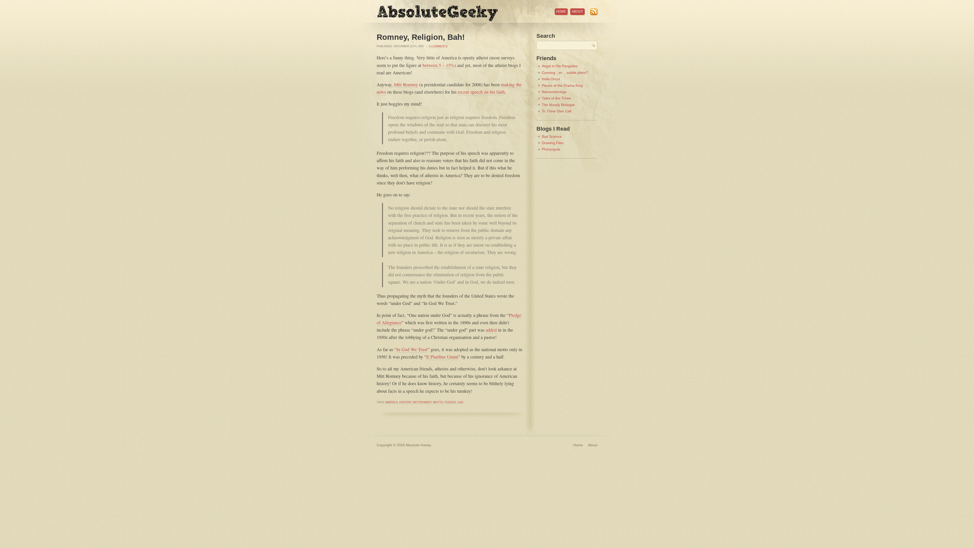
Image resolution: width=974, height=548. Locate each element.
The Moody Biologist (558, 105)
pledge (450, 402)
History (405, 402)
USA (460, 402)
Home (561, 11)
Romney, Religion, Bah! (421, 37)
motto (438, 402)
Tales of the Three (556, 98)
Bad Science (552, 136)
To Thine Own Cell (556, 111)
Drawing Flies (553, 143)
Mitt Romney (406, 84)
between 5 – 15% (438, 65)
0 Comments (438, 46)
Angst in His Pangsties (560, 66)
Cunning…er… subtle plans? (565, 73)
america (391, 402)
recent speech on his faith (481, 92)
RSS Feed (593, 11)
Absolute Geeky (437, 13)
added (491, 330)
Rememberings (554, 92)
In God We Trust (411, 349)
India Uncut (551, 79)
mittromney (422, 402)
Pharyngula (551, 149)
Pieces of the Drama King (562, 85)
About (577, 11)
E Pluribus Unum (442, 357)
